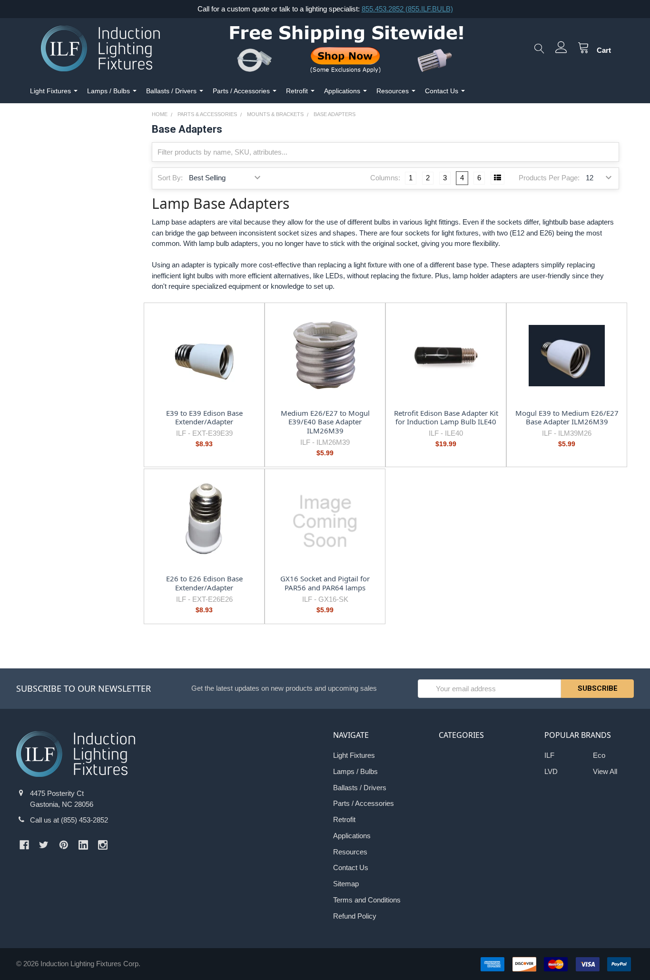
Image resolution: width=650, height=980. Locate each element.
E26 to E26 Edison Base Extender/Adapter (204, 583)
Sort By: (170, 178)
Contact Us (441, 91)
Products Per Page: (549, 178)
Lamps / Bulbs (108, 91)
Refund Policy (354, 916)
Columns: (385, 178)
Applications (342, 91)
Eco (599, 755)
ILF (549, 755)
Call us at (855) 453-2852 (69, 820)
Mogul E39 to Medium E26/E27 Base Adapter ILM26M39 (567, 417)
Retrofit (297, 91)
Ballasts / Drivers (171, 91)
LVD (551, 771)
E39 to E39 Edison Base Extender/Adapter (204, 417)
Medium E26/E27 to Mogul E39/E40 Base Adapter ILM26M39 (325, 422)
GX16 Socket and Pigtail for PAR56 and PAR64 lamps (325, 583)
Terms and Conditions (367, 900)
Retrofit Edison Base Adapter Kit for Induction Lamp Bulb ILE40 (446, 417)
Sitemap (346, 884)
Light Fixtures (50, 91)
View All (605, 771)
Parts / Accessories (241, 91)
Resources (392, 91)
